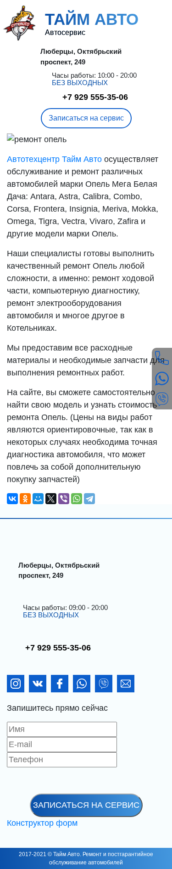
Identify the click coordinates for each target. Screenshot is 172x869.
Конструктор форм (42, 823)
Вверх (146, 858)
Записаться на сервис (86, 118)
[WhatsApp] (76, 498)
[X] (50, 498)
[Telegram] (89, 498)
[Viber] (63, 498)
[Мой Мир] (38, 498)
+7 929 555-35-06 (95, 97)
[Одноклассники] (25, 498)
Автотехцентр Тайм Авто (55, 159)
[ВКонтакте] (12, 498)
